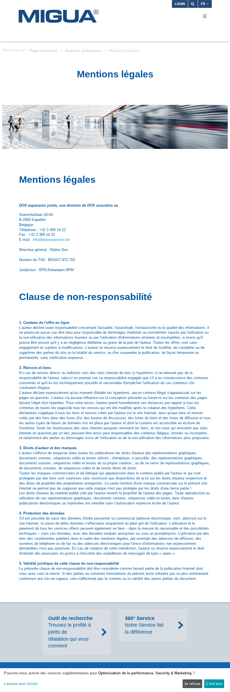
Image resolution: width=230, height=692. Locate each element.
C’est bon (214, 683)
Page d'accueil (43, 50)
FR (203, 4)
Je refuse (192, 683)
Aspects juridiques (83, 50)
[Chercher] (193, 4)
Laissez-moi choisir (21, 683)
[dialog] (115, 680)
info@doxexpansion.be (51, 239)
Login (180, 4)
